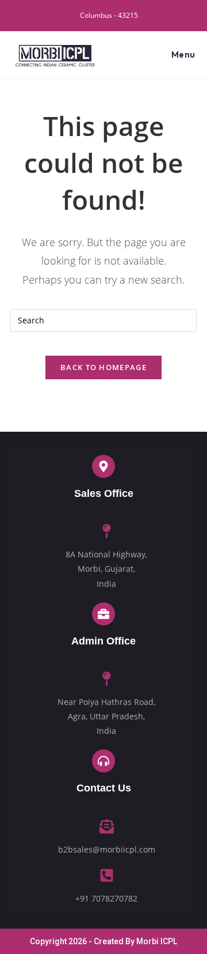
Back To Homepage (103, 367)
